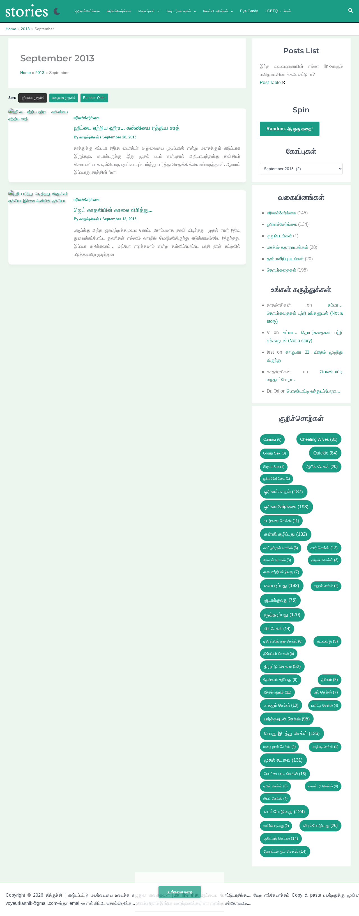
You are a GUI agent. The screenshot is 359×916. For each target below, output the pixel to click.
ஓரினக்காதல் (283, 491)
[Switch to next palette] (56, 11)
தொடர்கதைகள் (281, 270)
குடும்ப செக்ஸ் (324, 560)
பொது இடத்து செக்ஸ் (292, 733)
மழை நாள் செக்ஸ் (279, 747)
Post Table (270, 82)
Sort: (12, 98)
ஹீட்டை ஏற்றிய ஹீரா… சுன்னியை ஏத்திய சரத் (127, 127)
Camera (272, 439)
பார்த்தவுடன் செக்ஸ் (287, 718)
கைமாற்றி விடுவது (281, 572)
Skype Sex (273, 467)
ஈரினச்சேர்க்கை (87, 117)
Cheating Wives (318, 439)
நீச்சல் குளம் (277, 692)
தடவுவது (327, 641)
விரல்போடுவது (320, 825)
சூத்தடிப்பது (282, 614)
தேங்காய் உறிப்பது (280, 680)
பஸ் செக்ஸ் (326, 692)
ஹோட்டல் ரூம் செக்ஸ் (285, 851)
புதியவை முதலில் (32, 98)
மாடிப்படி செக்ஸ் (325, 747)
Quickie (325, 452)
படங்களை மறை (179, 892)
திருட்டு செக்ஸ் (282, 666)
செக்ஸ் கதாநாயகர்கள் (287, 247)
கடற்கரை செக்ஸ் (281, 520)
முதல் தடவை (283, 760)
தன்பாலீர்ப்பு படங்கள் (285, 258)
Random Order (94, 98)
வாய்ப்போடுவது (276, 826)
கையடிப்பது (281, 585)
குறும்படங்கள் (279, 235)
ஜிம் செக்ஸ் (277, 628)
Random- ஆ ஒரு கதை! (289, 128)
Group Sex (274, 453)
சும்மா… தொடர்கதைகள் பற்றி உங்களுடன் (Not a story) (305, 313)
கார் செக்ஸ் (324, 548)
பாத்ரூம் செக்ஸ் (281, 705)
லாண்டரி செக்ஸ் (323, 786)
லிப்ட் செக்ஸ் (275, 798)
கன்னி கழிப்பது (285, 534)
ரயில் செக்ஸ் (275, 786)
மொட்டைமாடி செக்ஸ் (285, 773)
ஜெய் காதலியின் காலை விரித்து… (113, 209)
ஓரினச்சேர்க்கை (282, 224)
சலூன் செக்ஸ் (326, 586)
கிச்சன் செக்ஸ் (277, 560)
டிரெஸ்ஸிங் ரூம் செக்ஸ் (282, 641)
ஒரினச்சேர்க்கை (276, 479)
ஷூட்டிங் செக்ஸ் (281, 838)
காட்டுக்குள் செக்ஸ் (280, 548)
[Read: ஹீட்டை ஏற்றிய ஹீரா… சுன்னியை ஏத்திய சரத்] (38, 115)
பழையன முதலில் (63, 98)
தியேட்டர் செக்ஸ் (278, 653)
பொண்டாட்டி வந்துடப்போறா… (313, 391)
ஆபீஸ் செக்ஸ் (322, 466)
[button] (157, 11)
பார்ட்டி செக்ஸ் (324, 705)
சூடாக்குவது (280, 600)
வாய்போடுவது (284, 811)
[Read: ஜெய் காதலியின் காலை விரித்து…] (38, 197)
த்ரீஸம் (329, 680)
